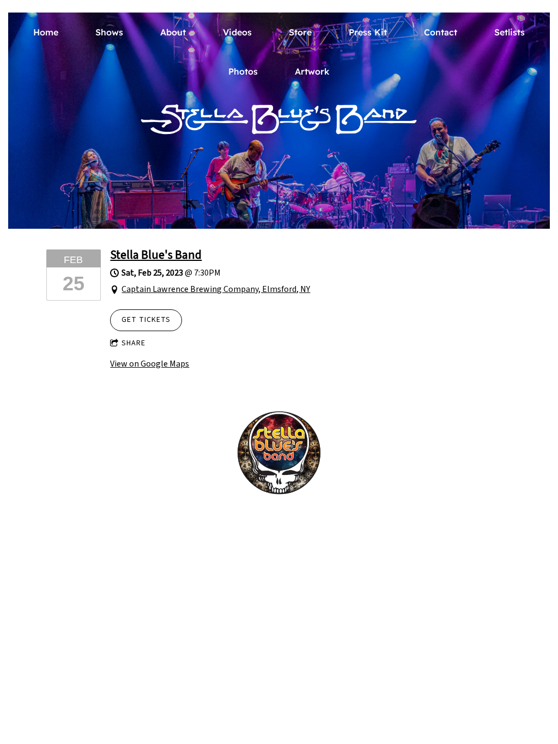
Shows (109, 32)
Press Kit (368, 32)
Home (45, 32)
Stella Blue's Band (156, 255)
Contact (440, 32)
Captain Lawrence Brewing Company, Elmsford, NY (216, 289)
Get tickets (146, 319)
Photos (243, 71)
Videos (237, 32)
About (173, 32)
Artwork (312, 71)
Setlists (509, 32)
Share (133, 343)
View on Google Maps (149, 364)
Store (300, 32)
